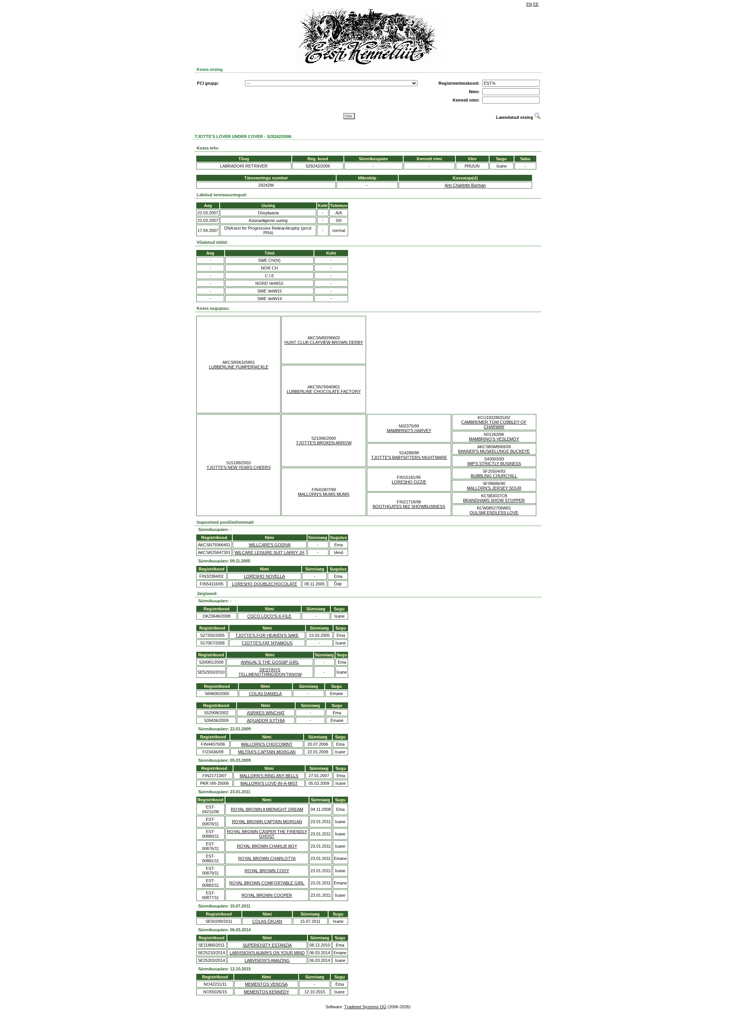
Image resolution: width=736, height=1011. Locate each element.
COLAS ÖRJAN (267, 921)
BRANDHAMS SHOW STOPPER (494, 500)
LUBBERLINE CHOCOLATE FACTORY (324, 391)
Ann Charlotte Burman (465, 185)
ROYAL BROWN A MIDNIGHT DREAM (267, 809)
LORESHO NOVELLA (264, 576)
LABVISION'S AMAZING (267, 960)
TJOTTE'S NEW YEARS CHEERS (239, 467)
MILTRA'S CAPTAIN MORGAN (267, 752)
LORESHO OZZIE (409, 482)
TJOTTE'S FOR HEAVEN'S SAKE (267, 635)
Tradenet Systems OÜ (365, 1006)
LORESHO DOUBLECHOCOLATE (264, 584)
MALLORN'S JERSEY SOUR (494, 488)
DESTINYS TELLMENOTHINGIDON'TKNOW (270, 672)
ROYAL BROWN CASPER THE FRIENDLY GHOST (267, 833)
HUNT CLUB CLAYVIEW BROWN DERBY (323, 342)
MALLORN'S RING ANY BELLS (269, 775)
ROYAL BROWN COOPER (267, 895)
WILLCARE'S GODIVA (270, 544)
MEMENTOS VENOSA (266, 984)
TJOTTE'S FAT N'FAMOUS (267, 643)
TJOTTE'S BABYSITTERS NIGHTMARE (409, 457)
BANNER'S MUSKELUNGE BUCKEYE (494, 451)
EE (536, 4)
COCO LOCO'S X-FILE (269, 616)
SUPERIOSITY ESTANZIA (267, 945)
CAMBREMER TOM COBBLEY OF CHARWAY (494, 424)
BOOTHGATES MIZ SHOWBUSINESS (409, 506)
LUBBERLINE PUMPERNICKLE (238, 367)
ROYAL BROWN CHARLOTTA (267, 858)
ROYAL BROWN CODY (267, 870)
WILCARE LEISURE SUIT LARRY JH (269, 552)
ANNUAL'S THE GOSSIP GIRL (270, 662)
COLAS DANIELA (265, 693)
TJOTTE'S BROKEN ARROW (324, 443)
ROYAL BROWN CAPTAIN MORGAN (267, 821)
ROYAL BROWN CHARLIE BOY (267, 846)
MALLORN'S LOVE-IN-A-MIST (269, 783)
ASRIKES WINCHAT (266, 712)
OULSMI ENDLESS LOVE (494, 512)
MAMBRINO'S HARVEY (409, 430)
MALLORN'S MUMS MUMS (323, 494)
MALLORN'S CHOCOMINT (266, 744)
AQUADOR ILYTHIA (266, 720)
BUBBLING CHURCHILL (494, 475)
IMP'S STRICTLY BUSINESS (494, 463)
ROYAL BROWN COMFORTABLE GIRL (266, 883)
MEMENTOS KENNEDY (266, 992)
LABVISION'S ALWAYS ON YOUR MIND (267, 952)
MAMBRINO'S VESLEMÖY (494, 439)
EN (529, 4)
